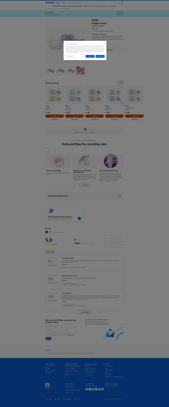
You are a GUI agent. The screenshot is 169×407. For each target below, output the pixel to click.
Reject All (90, 56)
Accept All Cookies (100, 56)
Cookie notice (76, 52)
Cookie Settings (70, 56)
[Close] (104, 42)
